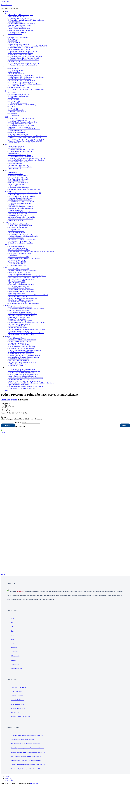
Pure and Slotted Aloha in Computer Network (22, 362)
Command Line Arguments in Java (19, 175)
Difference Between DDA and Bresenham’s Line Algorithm (26, 322)
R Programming (15, 656)
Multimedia (14, 652)
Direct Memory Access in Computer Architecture (23, 277)
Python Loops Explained (15, 238)
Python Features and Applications (18, 224)
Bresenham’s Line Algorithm (17, 319)
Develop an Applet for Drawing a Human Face (22, 212)
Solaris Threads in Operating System (19, 302)
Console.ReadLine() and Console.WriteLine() (22, 105)
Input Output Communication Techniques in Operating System (27, 276)
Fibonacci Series (9, 399)
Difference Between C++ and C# (18, 94)
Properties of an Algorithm (16, 146)
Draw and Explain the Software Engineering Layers (24, 371)
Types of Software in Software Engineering (21, 369)
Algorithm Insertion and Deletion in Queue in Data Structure (26, 158)
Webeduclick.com (6, 5)
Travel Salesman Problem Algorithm (19, 28)
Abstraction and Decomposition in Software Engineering (25, 378)
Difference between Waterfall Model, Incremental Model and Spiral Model (31, 383)
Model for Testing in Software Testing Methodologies (24, 381)
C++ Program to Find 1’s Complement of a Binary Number (26, 89)
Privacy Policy (9, 780)
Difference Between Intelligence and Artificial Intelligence (26, 20)
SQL (12, 626)
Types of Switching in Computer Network (21, 348)
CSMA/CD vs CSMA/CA (16, 365)
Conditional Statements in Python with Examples (23, 236)
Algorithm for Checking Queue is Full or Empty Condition (26, 160)
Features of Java (13, 172)
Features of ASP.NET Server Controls (19, 127)
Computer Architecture (17, 700)
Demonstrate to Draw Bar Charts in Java (20, 219)
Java (6, 170)
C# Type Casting (13, 115)
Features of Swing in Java (16, 220)
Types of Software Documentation (18, 384)
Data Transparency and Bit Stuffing (19, 360)
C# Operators (12, 113)
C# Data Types (13, 108)
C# (5, 91)
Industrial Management (18, 708)
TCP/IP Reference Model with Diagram (20, 345)
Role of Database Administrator (18, 248)
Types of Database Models (16, 246)
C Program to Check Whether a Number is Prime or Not (25, 56)
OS (6, 267)
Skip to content (5, 1)
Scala (12, 639)
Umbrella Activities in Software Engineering (21, 372)
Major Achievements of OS (16, 281)
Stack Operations (13, 153)
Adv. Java (8, 191)
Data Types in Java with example (18, 179)
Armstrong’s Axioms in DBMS (17, 265)
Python (7, 222)
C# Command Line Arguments (17, 103)
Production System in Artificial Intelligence (21, 30)
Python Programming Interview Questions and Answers (27, 748)
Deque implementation (15, 163)
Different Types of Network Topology (20, 341)
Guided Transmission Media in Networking (21, 346)
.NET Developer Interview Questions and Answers (26, 760)
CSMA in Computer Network (17, 364)
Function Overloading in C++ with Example (21, 80)
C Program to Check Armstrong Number (20, 53)
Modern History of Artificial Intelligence (20, 15)
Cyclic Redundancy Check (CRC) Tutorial (21, 352)
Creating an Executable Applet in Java (20, 198)
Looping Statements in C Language (19, 49)
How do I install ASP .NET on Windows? (21, 118)
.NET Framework (13, 98)
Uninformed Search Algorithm (17, 32)
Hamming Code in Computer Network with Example (24, 355)
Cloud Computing (16, 691)
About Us (8, 778)
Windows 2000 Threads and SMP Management (22, 298)
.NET (6, 117)
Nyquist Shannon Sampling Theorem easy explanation (24, 350)
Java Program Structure (15, 174)
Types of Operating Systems (17, 283)
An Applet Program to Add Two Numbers (21, 201)
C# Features (12, 92)
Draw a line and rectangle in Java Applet (20, 206)
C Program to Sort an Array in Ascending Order (22, 65)
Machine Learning (16, 668)
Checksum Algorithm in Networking (19, 353)
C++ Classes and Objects (16, 86)
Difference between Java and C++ (18, 177)
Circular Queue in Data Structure (18, 162)
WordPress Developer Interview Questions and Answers (27, 735)
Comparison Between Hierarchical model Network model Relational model (31, 251)
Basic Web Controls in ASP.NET (18, 130)
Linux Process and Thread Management (20, 300)
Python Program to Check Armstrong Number (22, 239)
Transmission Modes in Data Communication (22, 340)
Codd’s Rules (12, 255)
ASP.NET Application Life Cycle (18, 120)
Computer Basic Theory (18, 704)
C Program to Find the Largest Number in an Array (23, 63)
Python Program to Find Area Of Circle (20, 234)
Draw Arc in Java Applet (15, 210)
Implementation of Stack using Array (19, 155)
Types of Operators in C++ (16, 73)
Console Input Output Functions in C (19, 44)
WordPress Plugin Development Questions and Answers (27, 769)
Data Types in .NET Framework (18, 134)
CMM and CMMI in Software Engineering (21, 388)
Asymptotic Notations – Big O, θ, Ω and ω (21, 149)
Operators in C (12, 41)
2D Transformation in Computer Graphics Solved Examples (26, 329)
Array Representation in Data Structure (20, 151)
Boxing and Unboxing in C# (17, 111)
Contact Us (8, 776)
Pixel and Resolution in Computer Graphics (21, 315)
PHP (6, 390)
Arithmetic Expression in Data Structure (20, 156)
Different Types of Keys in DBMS (18, 257)
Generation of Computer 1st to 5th (18, 269)
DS (6, 144)
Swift (12, 635)
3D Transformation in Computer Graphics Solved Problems (26, 333)
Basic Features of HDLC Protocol (18, 359)
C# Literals (11, 106)
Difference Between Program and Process (21, 289)
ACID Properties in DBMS (16, 264)
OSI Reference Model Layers (17, 343)
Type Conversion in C (15, 42)
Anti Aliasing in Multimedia (16, 326)
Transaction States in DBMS (17, 262)
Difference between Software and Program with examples (25, 386)
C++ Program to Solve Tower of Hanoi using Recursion (25, 84)
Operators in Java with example (18, 182)
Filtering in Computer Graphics (17, 327)
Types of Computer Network (17, 338)
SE (5, 367)
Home (6, 11)
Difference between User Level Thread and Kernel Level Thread (28, 295)
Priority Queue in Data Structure (18, 165)
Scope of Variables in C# (15, 110)
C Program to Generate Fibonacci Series (20, 54)
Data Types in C (13, 39)
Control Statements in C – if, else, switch (20, 47)
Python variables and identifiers (17, 227)
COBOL (13, 643)
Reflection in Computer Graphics (18, 331)
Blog (12, 618)
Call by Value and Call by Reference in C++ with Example (26, 77)
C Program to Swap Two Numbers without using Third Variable (27, 46)
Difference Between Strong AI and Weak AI (21, 23)
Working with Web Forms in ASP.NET (20, 124)
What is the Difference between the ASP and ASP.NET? (25, 141)
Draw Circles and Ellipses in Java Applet (20, 208)
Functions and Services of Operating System (21, 279)
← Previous (8, 425)
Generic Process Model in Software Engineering (23, 374)
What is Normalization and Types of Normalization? (24, 258)
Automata (14, 647)
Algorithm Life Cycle (14, 148)
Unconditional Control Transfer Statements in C (22, 51)
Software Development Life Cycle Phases (21, 379)
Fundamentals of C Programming (18, 37)
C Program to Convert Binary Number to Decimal (23, 58)
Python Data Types (14, 229)
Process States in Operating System (19, 288)
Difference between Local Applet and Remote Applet (24, 193)
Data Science (15, 664)
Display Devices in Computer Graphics (20, 307)
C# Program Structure (15, 101)
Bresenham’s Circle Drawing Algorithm (20, 321)
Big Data (13, 660)
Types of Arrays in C (14, 61)
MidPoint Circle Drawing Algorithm (19, 324)
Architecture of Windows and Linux (19, 286)
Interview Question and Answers (20, 716)
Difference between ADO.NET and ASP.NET (22, 143)
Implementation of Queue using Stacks (20, 167)
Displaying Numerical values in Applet (20, 200)
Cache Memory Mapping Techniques (19, 274)
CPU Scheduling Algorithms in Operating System (23, 303)
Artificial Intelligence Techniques (18, 18)
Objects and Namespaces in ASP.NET (20, 132)
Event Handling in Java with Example (19, 203)
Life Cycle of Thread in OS (16, 293)
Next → (125, 425)
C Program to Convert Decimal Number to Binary (23, 60)
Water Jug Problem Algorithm (17, 27)
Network (7, 336)
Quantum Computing (17, 695)
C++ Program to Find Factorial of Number (21, 82)
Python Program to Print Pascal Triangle (20, 241)
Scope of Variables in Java (16, 181)
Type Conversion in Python (16, 232)
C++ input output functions (16, 70)
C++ (6, 66)
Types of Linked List (14, 168)
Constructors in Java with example (18, 187)
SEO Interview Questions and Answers (22, 739)
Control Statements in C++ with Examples (21, 75)
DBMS (7, 245)
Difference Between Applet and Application (21, 196)
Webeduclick (34, 783)
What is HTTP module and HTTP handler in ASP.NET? (25, 137)
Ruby (12, 631)
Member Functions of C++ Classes (19, 87)
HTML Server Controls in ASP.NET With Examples (24, 129)
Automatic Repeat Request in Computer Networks (23, 357)
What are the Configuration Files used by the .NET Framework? (27, 136)
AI (5, 13)
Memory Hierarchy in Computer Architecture (22, 270)
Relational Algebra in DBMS (17, 260)
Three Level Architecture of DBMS (19, 250)
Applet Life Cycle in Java (16, 194)
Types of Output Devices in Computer (20, 312)
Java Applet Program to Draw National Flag (21, 217)
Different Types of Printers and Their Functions (22, 314)
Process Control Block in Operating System (21, 291)
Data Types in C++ (14, 72)
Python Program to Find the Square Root (20, 243)
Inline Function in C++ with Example (19, 79)
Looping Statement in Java (16, 184)
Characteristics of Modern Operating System (21, 284)
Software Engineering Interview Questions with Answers (28, 764)
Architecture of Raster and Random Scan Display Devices (26, 308)
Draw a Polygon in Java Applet (17, 213)
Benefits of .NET (13, 99)
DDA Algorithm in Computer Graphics (20, 317)
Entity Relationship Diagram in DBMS (20, 253)
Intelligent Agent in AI (15, 22)
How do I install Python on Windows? (20, 225)
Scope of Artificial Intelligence (17, 16)
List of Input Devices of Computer (18, 310)
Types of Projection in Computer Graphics (21, 334)
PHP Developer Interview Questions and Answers (25, 743)
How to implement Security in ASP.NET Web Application (26, 139)
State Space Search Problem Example (19, 25)
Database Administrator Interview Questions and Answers (28, 752)
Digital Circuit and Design (18, 687)
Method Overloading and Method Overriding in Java (24, 189)
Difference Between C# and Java (18, 96)
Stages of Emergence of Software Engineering (22, 376)
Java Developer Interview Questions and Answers (26, 756)
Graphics (7, 305)
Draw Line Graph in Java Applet (18, 215)
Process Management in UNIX (17, 296)
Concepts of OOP (13, 68)
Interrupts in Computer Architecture (19, 272)
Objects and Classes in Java (16, 186)
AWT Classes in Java (14, 205)
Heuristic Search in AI (15, 34)
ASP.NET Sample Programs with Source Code (22, 122)
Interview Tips (15, 712)
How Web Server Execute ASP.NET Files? (21, 125)
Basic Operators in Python (16, 231)
